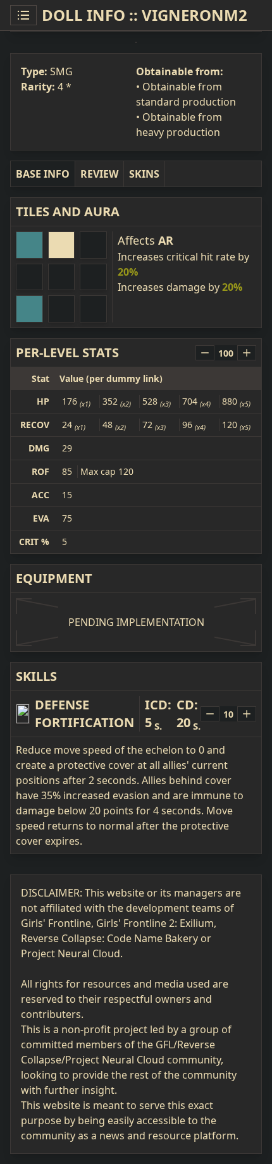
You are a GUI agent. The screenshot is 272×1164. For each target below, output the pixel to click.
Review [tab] (99, 174)
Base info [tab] (43, 174)
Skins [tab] (144, 174)
